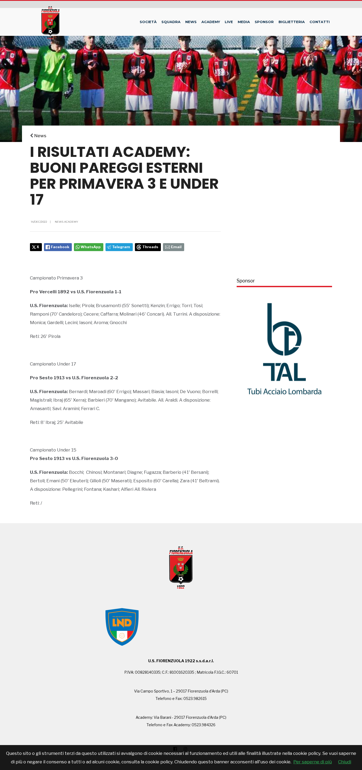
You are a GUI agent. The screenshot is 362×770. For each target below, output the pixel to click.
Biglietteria (292, 22)
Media (244, 22)
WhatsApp (91, 247)
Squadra (170, 22)
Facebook (60, 247)
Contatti (320, 22)
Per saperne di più (312, 761)
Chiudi (344, 761)
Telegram (121, 247)
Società (148, 22)
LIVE (229, 22)
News (191, 22)
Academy (210, 22)
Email (176, 247)
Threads (150, 247)
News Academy (66, 221)
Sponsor (264, 22)
